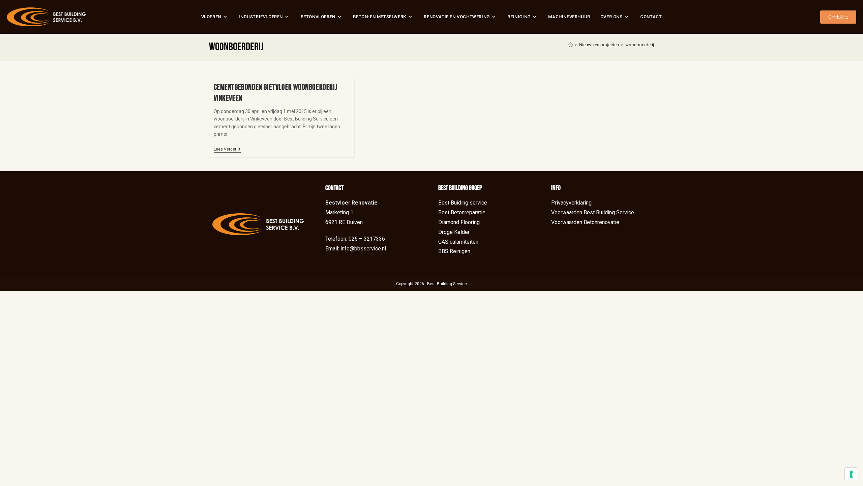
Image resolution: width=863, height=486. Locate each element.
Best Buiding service (462, 202)
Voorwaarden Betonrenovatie (585, 222)
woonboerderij (639, 44)
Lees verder (227, 149)
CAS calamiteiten (458, 242)
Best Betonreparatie (461, 212)
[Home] (570, 44)
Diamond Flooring (459, 222)
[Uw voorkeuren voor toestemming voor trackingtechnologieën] (851, 474)
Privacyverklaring (571, 202)
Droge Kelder (454, 232)
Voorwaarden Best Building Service (592, 212)
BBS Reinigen (454, 251)
